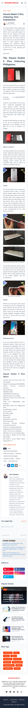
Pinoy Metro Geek (9, 704)
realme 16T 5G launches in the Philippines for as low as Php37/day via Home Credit (19, 609)
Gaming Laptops (17, 662)
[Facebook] (8, 465)
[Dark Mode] (22, 2)
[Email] (16, 465)
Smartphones (7, 653)
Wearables (7, 662)
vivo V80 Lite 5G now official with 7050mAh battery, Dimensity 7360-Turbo (18, 618)
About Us (6, 699)
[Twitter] (12, 465)
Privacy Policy (13, 699)
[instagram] (17, 691)
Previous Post (5, 535)
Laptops (14, 656)
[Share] (23, 23)
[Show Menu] (2, 2)
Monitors (19, 665)
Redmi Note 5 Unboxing (9, 458)
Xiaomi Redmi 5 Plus (13, 461)
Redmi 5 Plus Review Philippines (10, 451)
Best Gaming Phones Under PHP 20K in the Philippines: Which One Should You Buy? (18, 638)
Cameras (17, 668)
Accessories (17, 659)
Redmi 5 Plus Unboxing (9, 453)
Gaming (6, 656)
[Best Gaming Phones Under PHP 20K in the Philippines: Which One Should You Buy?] (6, 639)
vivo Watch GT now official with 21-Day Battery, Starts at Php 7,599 (13, 544)
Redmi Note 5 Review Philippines (11, 456)
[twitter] (14, 691)
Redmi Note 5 (18, 453)
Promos (16, 653)
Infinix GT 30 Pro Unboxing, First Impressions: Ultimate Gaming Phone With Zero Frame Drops (14, 554)
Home (4, 11)
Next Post (23, 535)
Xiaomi (5, 461)
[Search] (25, 2)
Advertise (14, 702)
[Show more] (19, 465)
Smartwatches (8, 668)
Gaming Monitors (8, 665)
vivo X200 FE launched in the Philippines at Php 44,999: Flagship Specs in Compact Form (14, 549)
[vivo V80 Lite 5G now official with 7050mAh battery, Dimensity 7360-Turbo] (6, 619)
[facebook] (10, 691)
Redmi (9, 11)
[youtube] (6, 691)
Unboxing (18, 458)
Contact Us (21, 699)
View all (23, 521)
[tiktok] (21, 691)
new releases (7, 659)
